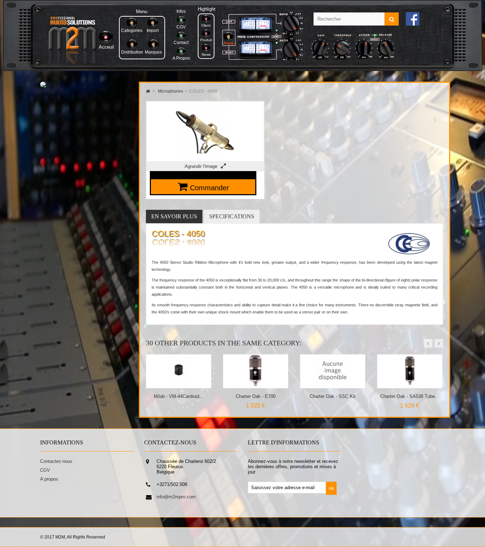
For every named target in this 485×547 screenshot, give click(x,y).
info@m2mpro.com (176, 496)
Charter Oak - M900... (409, 396)
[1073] (48, 84)
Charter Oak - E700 (178, 396)
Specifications (231, 216)
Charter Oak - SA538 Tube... (332, 396)
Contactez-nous (56, 461)
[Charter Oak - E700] (178, 385)
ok (331, 488)
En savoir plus (174, 216)
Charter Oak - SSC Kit (255, 396)
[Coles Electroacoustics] (408, 256)
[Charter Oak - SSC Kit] (255, 385)
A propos (49, 479)
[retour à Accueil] (148, 91)
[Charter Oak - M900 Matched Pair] (409, 385)
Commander (209, 188)
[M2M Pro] (72, 62)
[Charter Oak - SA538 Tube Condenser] (332, 385)
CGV (45, 470)
